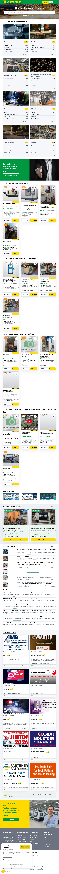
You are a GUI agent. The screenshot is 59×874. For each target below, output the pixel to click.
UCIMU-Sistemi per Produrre (33, 571)
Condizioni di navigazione (47, 868)
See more (16, 220)
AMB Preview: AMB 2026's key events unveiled (28, 556)
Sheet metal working (21, 837)
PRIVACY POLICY (48, 844)
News (31, 841)
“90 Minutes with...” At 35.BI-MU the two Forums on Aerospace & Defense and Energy (36, 550)
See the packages (10, 175)
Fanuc (14, 601)
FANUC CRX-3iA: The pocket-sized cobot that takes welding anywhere (21, 598)
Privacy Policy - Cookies (35, 868)
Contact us (10, 824)
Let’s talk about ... (34, 843)
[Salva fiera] (26, 637)
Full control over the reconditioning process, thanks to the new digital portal (22, 616)
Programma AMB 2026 (31, 559)
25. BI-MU (29, 553)
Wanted (32, 839)
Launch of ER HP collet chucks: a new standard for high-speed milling (20, 622)
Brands (46, 839)
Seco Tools (15, 625)
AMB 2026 (29, 579)
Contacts (46, 842)
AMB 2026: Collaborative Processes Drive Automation (30, 576)
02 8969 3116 (7, 871)
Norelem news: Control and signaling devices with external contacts (20, 604)
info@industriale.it (8, 868)
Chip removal (19, 835)
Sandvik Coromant (17, 619)
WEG (14, 595)
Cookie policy (47, 846)
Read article (25, 665)
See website (7, 665)
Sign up (12, 819)
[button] (10, 275)
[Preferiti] (16, 187)
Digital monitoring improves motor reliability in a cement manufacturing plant (23, 592)
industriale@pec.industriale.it (12, 870)
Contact (8, 220)
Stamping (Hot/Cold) (21, 839)
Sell (46, 2)
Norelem (15, 607)
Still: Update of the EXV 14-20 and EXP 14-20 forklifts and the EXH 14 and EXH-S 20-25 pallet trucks (28, 610)
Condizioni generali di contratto (37, 869)
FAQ (45, 837)
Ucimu (28, 567)
